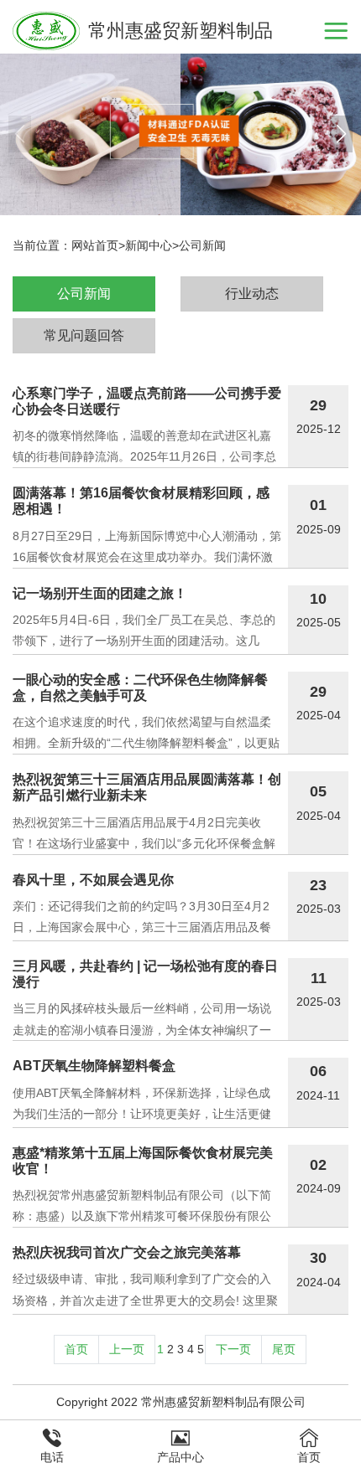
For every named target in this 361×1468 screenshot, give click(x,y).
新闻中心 (148, 245)
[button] (341, 134)
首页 (76, 1349)
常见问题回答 (84, 335)
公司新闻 (202, 245)
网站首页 (94, 245)
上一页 (126, 1349)
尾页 (284, 1349)
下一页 (233, 1349)
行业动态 (252, 293)
